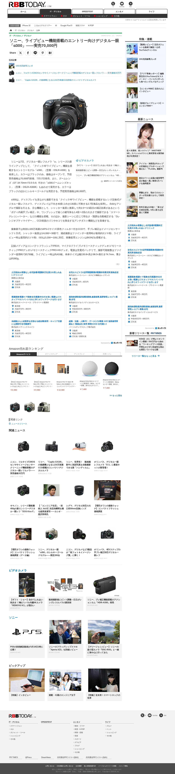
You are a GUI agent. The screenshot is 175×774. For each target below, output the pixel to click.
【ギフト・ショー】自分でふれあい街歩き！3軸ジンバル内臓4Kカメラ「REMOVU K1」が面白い (118, 165)
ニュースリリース (19, 424)
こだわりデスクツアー (43, 26)
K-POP (91, 26)
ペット (109, 729)
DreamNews (46, 757)
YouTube (155, 715)
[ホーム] (10, 30)
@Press (28, 757)
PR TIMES (13, 757)
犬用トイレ (107, 354)
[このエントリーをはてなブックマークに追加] (50, 53)
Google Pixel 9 (66, 26)
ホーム (23, 11)
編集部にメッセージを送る (113, 181)
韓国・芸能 (79, 732)
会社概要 (79, 766)
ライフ (151, 11)
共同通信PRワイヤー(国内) (67, 757)
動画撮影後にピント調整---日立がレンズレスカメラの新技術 (102, 170)
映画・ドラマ (79, 726)
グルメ (109, 726)
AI (56, 26)
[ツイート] (21, 53)
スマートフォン (50, 16)
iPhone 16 (26, 26)
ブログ (77, 746)
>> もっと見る (116, 395)
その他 (116, 16)
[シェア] (28, 53)
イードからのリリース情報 (107, 766)
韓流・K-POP (80, 729)
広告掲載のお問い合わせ (65, 766)
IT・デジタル (55, 11)
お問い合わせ (49, 766)
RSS (165, 715)
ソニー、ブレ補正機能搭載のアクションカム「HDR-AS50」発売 (103, 175)
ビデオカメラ (86, 160)
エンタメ (119, 11)
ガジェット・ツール (81, 16)
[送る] (35, 53)
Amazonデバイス (23, 354)
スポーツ (78, 739)
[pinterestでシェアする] (43, 53)
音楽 (76, 736)
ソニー (13, 617)
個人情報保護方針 (90, 766)
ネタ (65, 16)
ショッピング (102, 16)
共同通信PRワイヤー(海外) (96, 757)
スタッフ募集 (123, 766)
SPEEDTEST (87, 11)
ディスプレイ (79, 354)
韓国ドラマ (80, 26)
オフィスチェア (51, 354)
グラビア (78, 742)
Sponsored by (105, 343)
